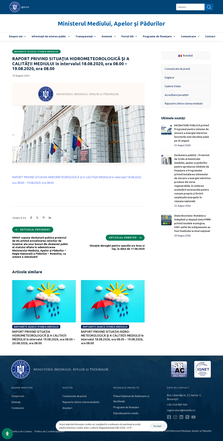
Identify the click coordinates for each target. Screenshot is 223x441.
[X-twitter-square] (187, 417)
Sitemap (16, 402)
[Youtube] (193, 417)
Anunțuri (67, 407)
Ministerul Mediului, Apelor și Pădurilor (111, 23)
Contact (210, 36)
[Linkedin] (181, 417)
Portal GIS (127, 36)
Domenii (107, 36)
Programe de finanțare (157, 36)
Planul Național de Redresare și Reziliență (131, 398)
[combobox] (190, 7)
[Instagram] (175, 417)
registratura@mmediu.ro (181, 410)
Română (187, 55)
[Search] (209, 7)
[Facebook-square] (169, 417)
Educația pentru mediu (126, 413)
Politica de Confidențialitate (49, 431)
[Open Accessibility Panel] (7, 433)
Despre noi (15, 36)
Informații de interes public (49, 36)
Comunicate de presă (74, 396)
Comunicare (188, 36)
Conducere (17, 407)
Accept (157, 425)
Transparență (84, 36)
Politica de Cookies (21, 431)
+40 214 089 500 (177, 404)
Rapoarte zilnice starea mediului (36, 52)
